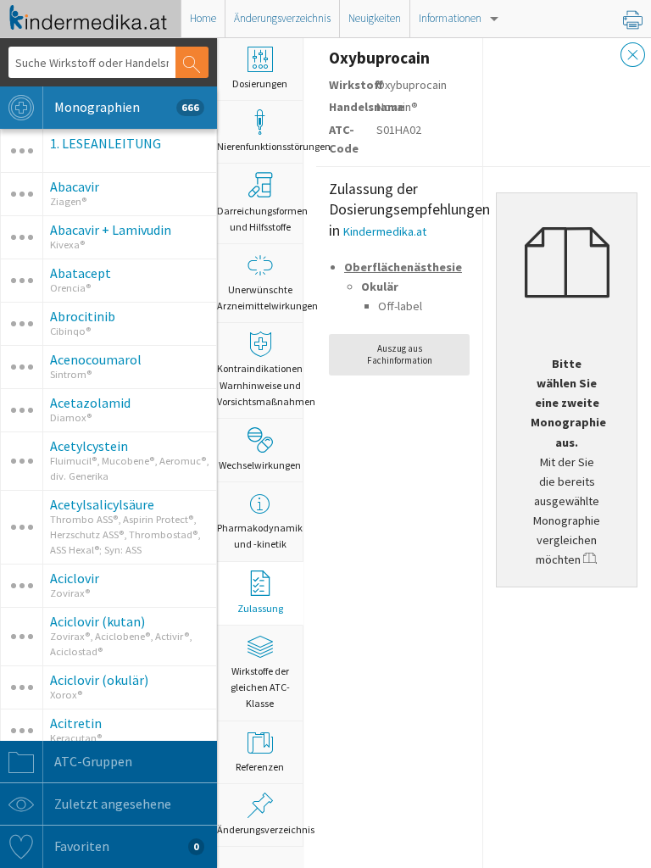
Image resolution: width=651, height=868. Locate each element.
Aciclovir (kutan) (97, 621)
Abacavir (74, 186)
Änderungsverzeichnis (282, 18)
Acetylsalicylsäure (102, 504)
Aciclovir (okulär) (99, 679)
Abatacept (80, 272)
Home (203, 18)
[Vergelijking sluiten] (633, 56)
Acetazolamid (90, 402)
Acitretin (76, 723)
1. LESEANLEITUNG (105, 143)
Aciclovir (74, 578)
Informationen (450, 18)
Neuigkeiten (374, 18)
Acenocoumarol (96, 359)
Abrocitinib (82, 316)
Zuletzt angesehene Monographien (99, 810)
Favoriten (125, 845)
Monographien (125, 106)
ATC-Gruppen (92, 761)
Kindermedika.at (384, 231)
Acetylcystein (89, 445)
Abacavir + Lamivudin (110, 229)
